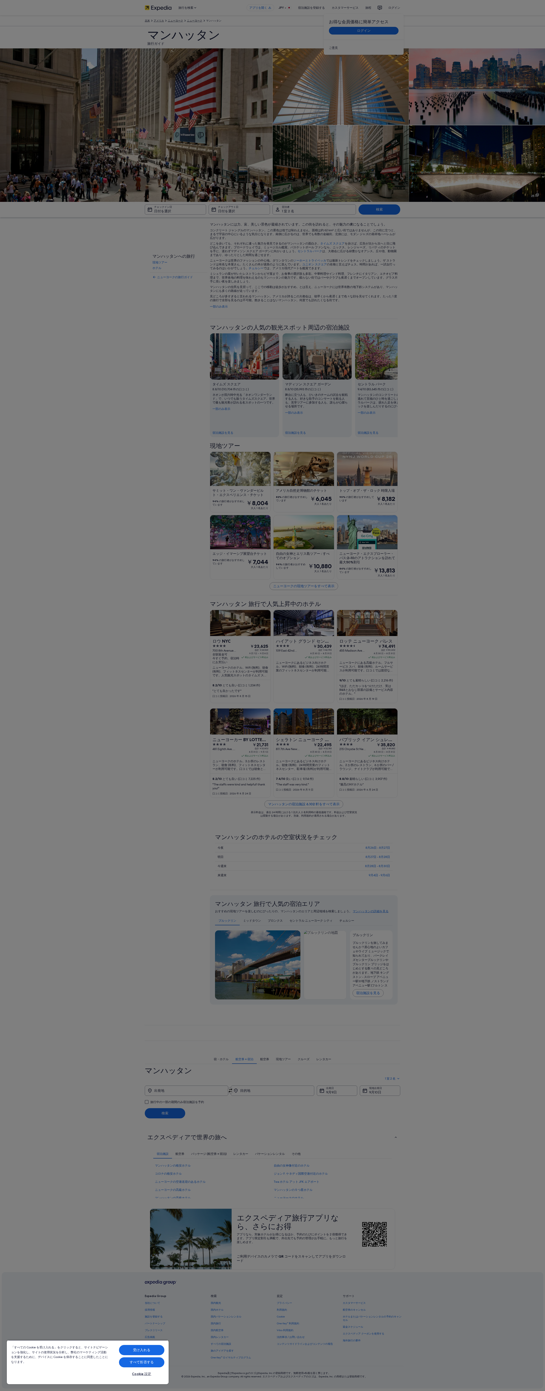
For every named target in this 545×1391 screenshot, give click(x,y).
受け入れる (141, 1350)
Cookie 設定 (141, 1374)
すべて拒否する (142, 1362)
